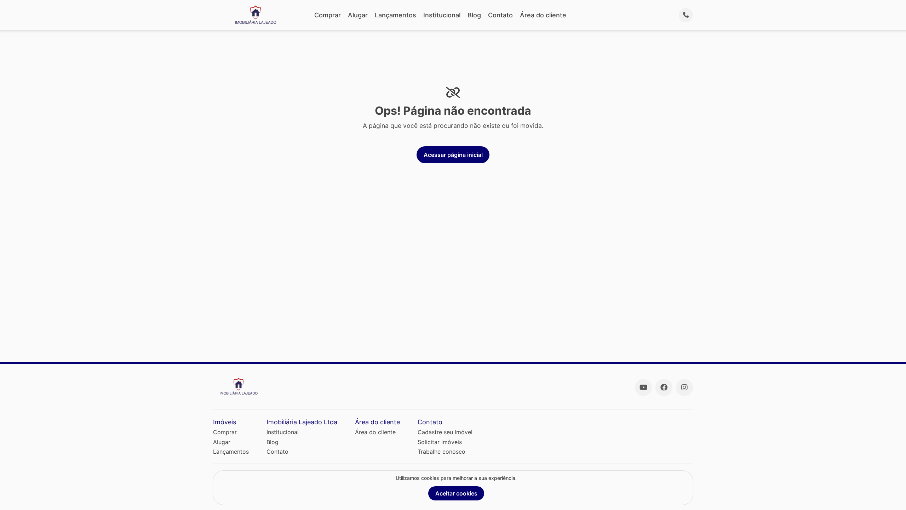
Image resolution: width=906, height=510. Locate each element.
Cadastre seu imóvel (445, 432)
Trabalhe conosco (441, 451)
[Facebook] (663, 387)
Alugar (358, 15)
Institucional (441, 15)
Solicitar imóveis (440, 442)
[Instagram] (684, 387)
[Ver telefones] (686, 15)
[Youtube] (643, 387)
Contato (500, 15)
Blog (474, 15)
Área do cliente (543, 15)
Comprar (327, 15)
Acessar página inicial (453, 154)
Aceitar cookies (456, 493)
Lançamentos (395, 15)
